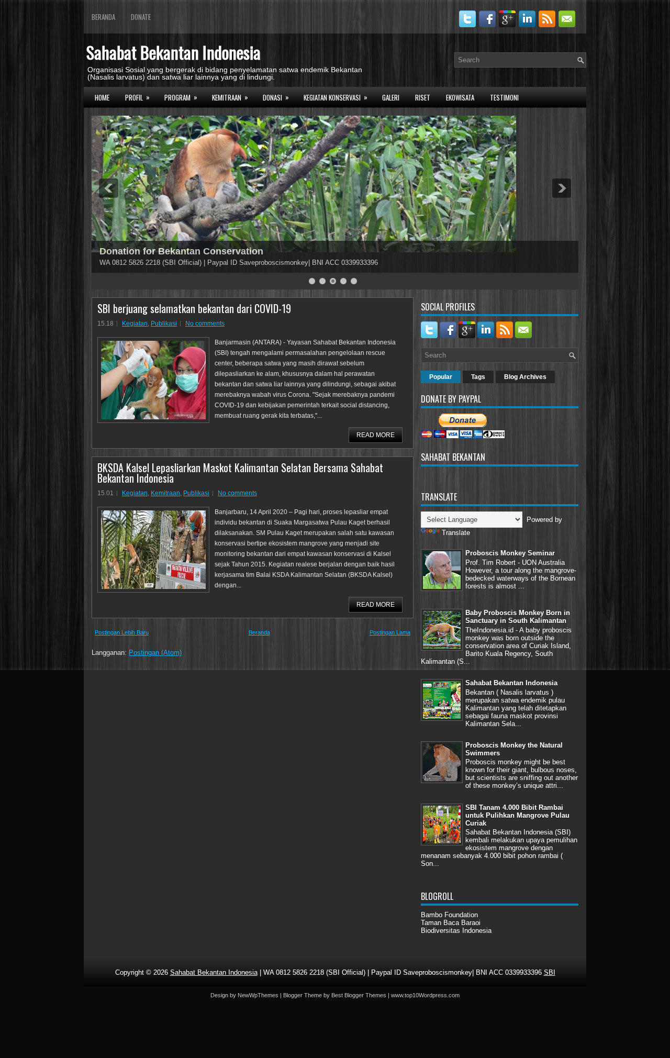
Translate (456, 533)
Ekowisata (460, 97)
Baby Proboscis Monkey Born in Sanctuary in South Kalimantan (517, 617)
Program (180, 97)
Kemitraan (230, 97)
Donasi (276, 97)
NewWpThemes (258, 995)
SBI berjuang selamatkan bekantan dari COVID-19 (194, 308)
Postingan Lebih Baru (122, 632)
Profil (137, 97)
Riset (422, 97)
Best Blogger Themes (358, 995)
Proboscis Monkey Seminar (510, 553)
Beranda (103, 17)
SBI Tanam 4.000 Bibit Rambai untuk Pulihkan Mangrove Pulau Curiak (517, 815)
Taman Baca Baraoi (451, 923)
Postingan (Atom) (155, 652)
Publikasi (164, 323)
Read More (375, 435)
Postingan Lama (390, 632)
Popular (440, 377)
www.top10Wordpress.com (425, 995)
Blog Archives (525, 377)
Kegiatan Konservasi (335, 97)
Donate (141, 17)
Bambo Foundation (449, 915)
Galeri (390, 97)
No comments (205, 323)
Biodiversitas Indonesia (456, 930)
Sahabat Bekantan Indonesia (173, 52)
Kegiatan (135, 323)
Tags (478, 377)
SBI (549, 972)
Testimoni (504, 97)
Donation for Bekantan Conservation (181, 251)
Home (102, 97)
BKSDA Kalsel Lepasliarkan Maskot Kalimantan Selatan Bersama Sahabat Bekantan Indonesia (240, 472)
